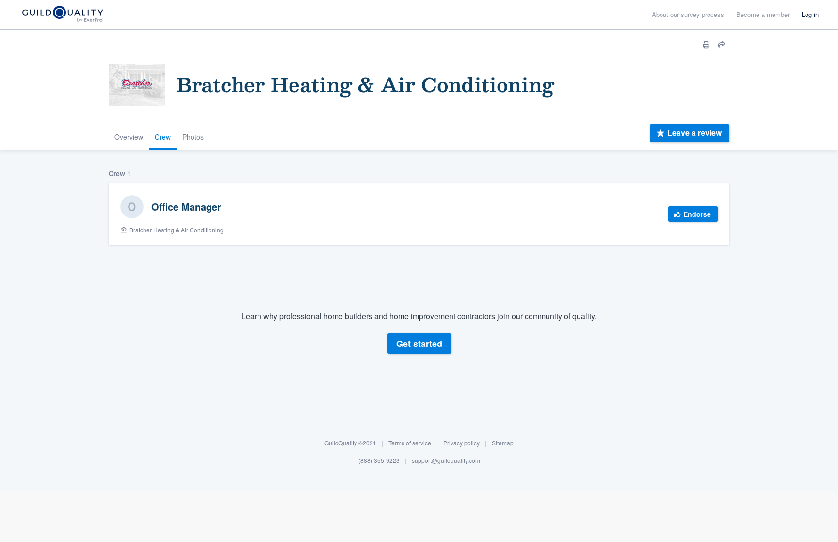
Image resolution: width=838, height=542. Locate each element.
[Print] (706, 44)
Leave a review (694, 132)
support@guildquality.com (446, 460)
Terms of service (409, 443)
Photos (193, 137)
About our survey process (688, 14)
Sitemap (503, 443)
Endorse (697, 214)
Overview (128, 137)
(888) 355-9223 (379, 460)
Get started (419, 343)
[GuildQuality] (62, 15)
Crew (163, 137)
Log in (810, 14)
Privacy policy (461, 443)
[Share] (721, 44)
